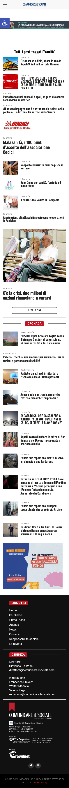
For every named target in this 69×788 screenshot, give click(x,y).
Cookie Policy (40, 782)
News (13, 629)
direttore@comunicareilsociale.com (31, 670)
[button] (5, 23)
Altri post (34, 310)
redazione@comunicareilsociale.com (32, 694)
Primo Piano (17, 620)
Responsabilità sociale (24, 639)
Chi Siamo (15, 615)
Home (13, 610)
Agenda (14, 624)
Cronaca (14, 634)
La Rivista (15, 644)
